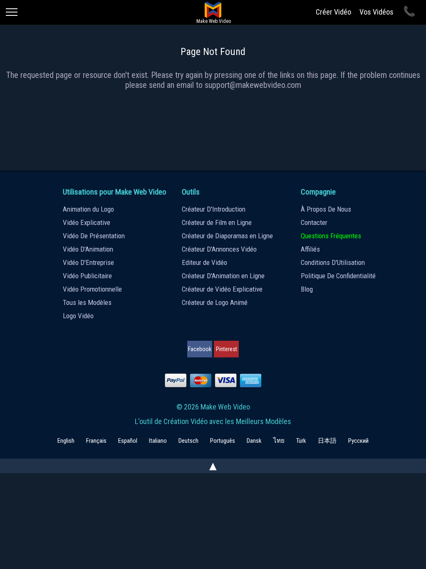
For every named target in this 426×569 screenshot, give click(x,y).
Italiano (158, 440)
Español (127, 440)
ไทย (279, 440)
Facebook (199, 349)
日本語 (327, 440)
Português (222, 440)
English (65, 440)
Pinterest (226, 349)
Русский (358, 440)
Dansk (254, 440)
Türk (301, 440)
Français (96, 440)
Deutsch (188, 440)
